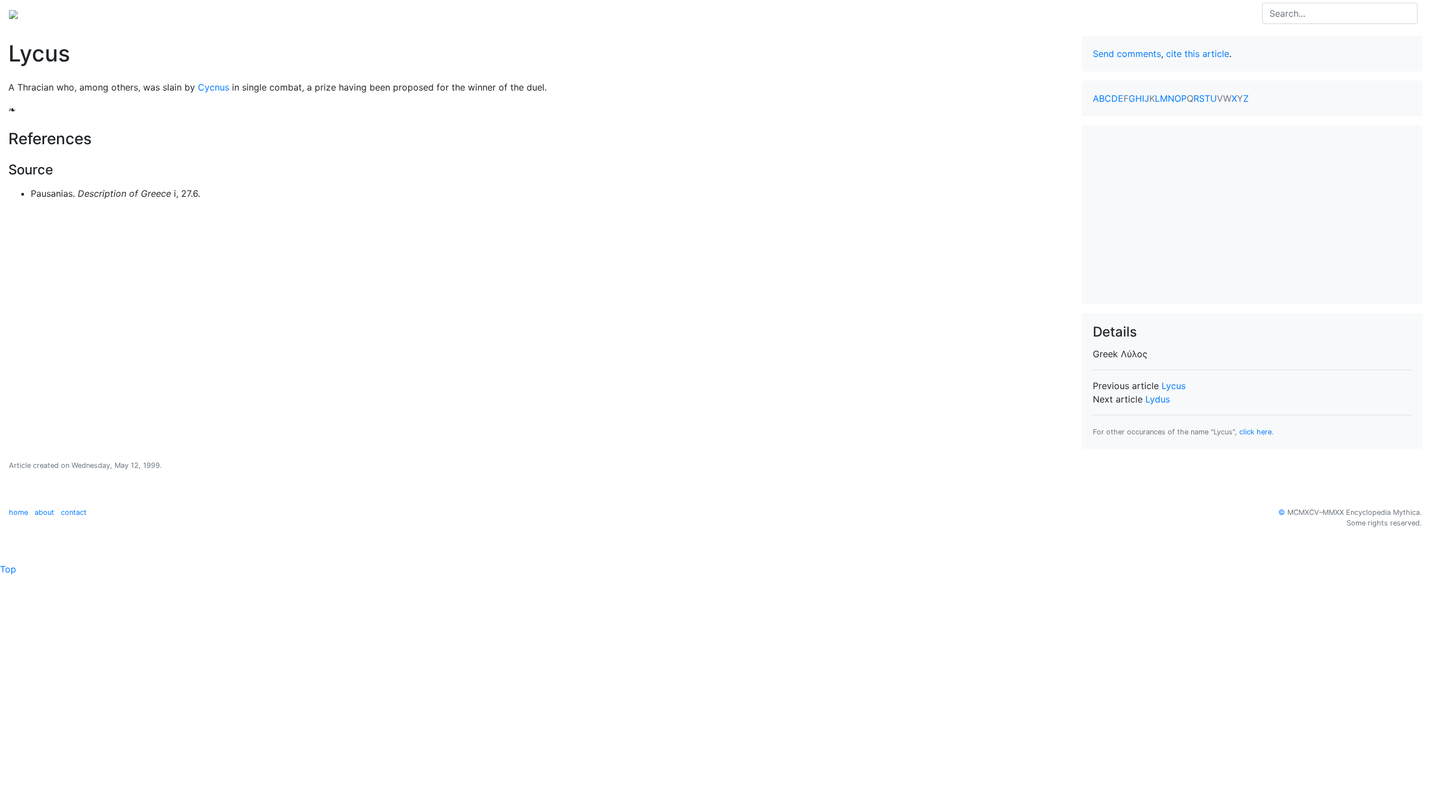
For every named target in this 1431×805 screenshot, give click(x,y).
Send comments (1127, 53)
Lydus (1157, 399)
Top (8, 569)
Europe (101, 13)
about (44, 512)
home (18, 512)
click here (1255, 432)
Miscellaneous (262, 13)
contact (74, 512)
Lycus (1174, 385)
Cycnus (213, 87)
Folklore (207, 13)
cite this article (1197, 53)
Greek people (153, 13)
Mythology (54, 13)
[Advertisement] (1252, 214)
